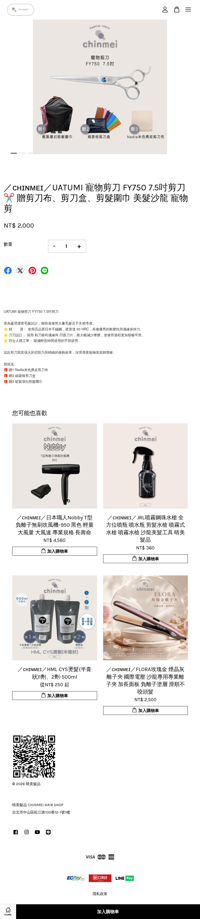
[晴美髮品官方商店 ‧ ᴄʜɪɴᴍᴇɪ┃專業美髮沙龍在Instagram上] (26, 834)
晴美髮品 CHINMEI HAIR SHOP (37, 805)
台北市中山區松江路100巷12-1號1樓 (41, 812)
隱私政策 (100, 894)
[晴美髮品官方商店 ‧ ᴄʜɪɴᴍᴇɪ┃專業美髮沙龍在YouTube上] (37, 834)
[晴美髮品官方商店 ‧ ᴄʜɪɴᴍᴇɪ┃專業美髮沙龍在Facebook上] (15, 834)
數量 (8, 244)
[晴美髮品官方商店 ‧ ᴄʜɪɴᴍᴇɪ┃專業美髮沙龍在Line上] (48, 834)
